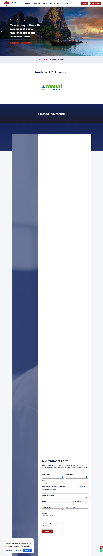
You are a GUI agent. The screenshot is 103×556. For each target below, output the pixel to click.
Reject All (18, 550)
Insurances (52, 3)
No (84, 486)
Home (40, 59)
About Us (59, 3)
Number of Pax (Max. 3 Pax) (49, 489)
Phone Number (69, 474)
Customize (9, 550)
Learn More (14, 43)
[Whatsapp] (101, 550)
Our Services (26, 3)
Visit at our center (47, 472)
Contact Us (67, 3)
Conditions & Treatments (40, 3)
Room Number (77, 501)
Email (43, 480)
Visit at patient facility (72, 472)
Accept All (27, 550)
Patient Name (45, 474)
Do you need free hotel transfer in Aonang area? (54, 486)
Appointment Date (46, 507)
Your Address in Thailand (48, 495)
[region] (18, 545)
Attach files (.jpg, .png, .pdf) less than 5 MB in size (54, 523)
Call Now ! (27, 43)
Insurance (46, 59)
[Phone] (101, 547)
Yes (81, 486)
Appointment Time (70, 507)
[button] (1, 31)
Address (44, 501)
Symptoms (44, 513)
